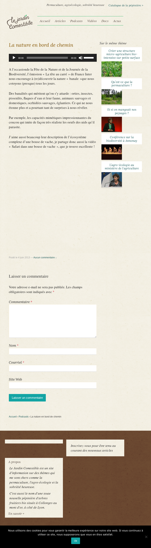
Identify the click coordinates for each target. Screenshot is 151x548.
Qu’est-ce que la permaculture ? (121, 83)
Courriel (15, 362)
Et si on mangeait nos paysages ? (121, 111)
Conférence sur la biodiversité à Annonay (121, 138)
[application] (53, 58)
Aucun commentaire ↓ (45, 257)
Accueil (45, 21)
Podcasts (76, 21)
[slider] (89, 57)
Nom (12, 345)
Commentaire (20, 302)
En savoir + (16, 513)
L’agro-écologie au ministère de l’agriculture (122, 166)
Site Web (15, 379)
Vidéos (92, 21)
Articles (60, 21)
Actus (117, 21)
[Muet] (81, 58)
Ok (75, 541)
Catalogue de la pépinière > (126, 5)
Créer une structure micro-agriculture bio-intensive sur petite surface (122, 54)
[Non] (146, 537)
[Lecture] (14, 58)
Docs (105, 21)
